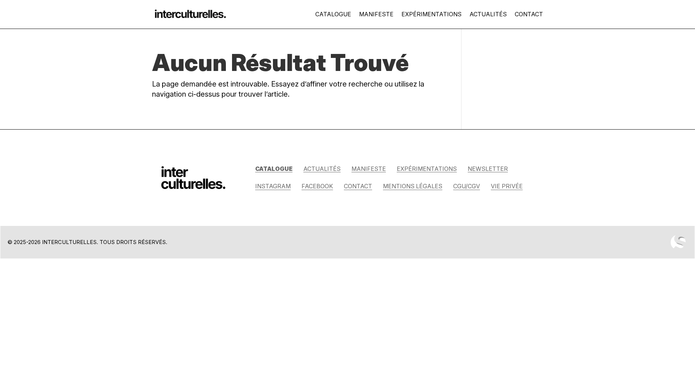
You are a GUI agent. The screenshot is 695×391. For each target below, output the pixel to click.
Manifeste (376, 14)
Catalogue (333, 14)
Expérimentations (431, 14)
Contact (529, 14)
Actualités (488, 14)
